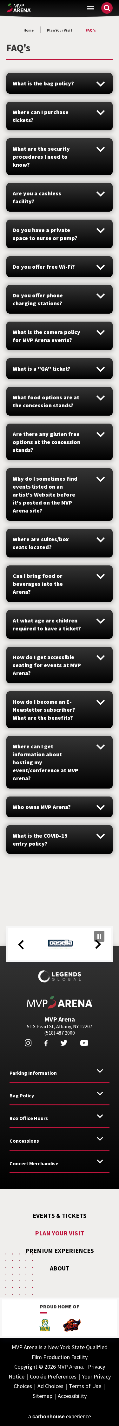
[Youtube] (84, 1043)
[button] (20, 945)
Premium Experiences (59, 1251)
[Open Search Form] (107, 8)
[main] (59, 457)
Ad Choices (50, 1386)
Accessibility (72, 1396)
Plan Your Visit (59, 30)
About (59, 1268)
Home (28, 30)
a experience (59, 1416)
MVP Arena (18, 8)
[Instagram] (28, 1043)
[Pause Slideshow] (99, 936)
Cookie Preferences (53, 1376)
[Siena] (44, 1326)
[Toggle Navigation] (90, 8)
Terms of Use (85, 1386)
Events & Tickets (60, 1215)
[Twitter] (64, 1043)
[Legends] (59, 976)
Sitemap (42, 1396)
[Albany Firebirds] (72, 1326)
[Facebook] (46, 1043)
